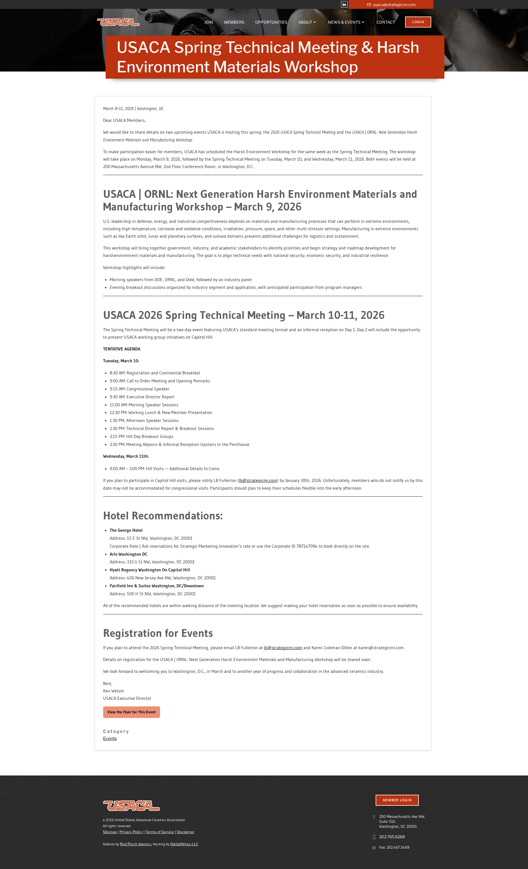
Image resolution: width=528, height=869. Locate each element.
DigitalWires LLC (184, 844)
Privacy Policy (131, 832)
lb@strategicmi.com (258, 480)
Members (234, 22)
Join (208, 22)
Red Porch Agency (135, 844)
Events (110, 738)
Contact (385, 22)
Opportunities (271, 22)
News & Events (344, 22)
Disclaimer (185, 832)
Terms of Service (159, 832)
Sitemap (110, 832)
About (305, 22)
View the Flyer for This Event (132, 711)
